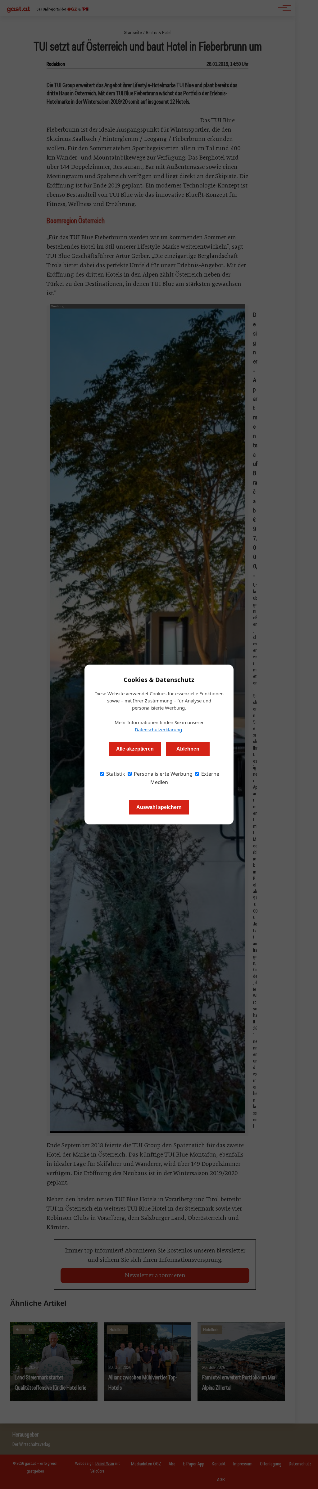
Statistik (115, 773)
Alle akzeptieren (135, 748)
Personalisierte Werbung (163, 773)
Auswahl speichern (159, 807)
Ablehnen (187, 748)
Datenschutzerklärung (158, 729)
